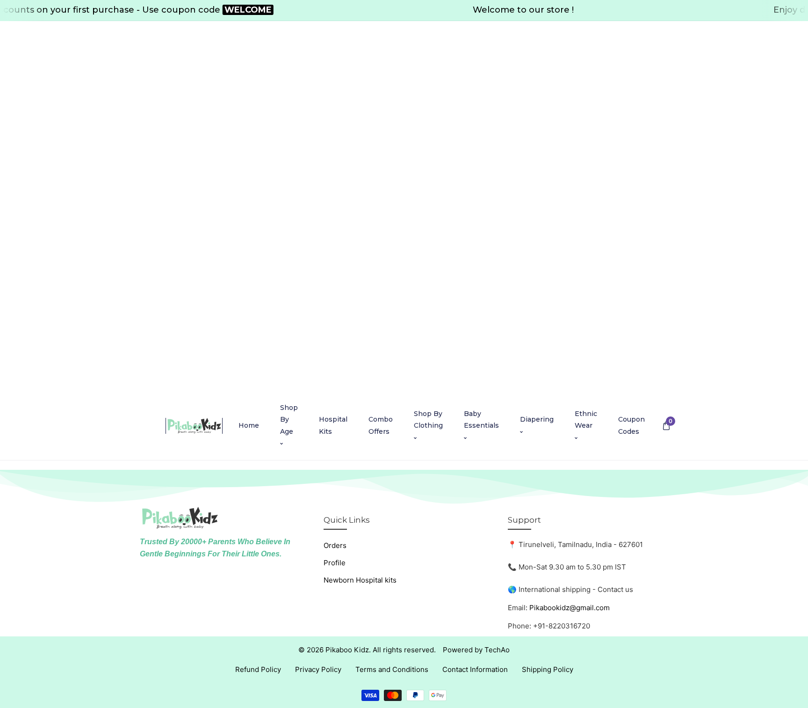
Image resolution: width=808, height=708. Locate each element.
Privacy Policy (318, 669)
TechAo (497, 649)
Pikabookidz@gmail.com (569, 607)
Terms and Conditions (391, 669)
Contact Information (475, 669)
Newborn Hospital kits (360, 580)
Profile (335, 562)
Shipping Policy (547, 669)
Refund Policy (258, 669)
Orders (335, 545)
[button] (666, 425)
